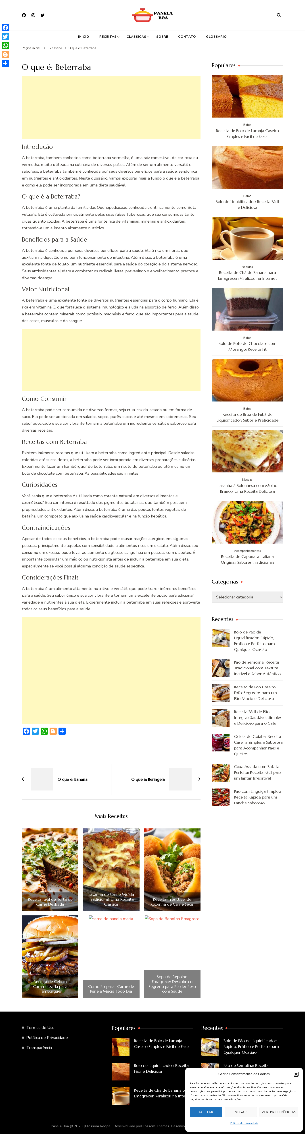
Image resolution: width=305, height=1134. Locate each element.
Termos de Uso (40, 1027)
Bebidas (247, 267)
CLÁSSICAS (136, 37)
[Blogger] (5, 54)
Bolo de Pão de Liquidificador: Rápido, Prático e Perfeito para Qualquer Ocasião (254, 640)
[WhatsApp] (5, 45)
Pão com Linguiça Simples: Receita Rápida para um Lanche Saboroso (257, 797)
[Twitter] (5, 36)
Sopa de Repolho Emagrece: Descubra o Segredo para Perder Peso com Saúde (172, 983)
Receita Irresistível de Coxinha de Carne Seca (172, 901)
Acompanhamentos (247, 551)
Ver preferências (279, 1112)
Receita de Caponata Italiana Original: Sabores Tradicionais (247, 559)
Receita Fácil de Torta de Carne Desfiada (50, 901)
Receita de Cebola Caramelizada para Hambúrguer (50, 986)
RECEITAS (108, 37)
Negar (240, 1112)
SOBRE (162, 37)
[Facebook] (5, 27)
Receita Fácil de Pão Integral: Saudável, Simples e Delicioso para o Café (258, 717)
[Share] (5, 63)
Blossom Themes (155, 1126)
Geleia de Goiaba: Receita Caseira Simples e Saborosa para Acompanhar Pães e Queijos (258, 745)
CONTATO (187, 37)
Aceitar (205, 1112)
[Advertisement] (111, 107)
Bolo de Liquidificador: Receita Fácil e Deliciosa (247, 204)
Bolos (247, 125)
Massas (247, 480)
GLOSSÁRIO (216, 37)
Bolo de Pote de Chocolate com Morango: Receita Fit (247, 346)
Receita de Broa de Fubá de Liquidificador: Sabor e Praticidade (247, 417)
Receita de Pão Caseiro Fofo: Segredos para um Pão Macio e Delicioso (255, 692)
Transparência (39, 1047)
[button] (296, 1074)
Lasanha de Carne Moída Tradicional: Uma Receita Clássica (111, 899)
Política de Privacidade (244, 1123)
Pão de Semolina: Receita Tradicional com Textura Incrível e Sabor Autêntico (257, 668)
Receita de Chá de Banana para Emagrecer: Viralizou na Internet (247, 275)
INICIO (83, 37)
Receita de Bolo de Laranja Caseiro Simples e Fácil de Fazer (247, 133)
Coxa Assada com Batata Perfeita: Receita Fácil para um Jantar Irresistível (258, 772)
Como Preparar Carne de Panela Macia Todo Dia (111, 989)
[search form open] (279, 15)
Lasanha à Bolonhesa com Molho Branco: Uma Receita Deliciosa (247, 488)
